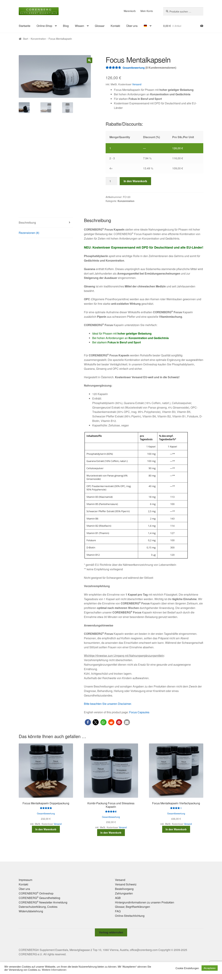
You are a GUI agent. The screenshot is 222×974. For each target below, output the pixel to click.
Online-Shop (44, 26)
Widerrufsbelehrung (31, 911)
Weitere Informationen (54, 969)
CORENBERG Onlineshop (36, 893)
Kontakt (115, 26)
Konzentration (38, 38)
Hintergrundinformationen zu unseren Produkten (144, 902)
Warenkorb (130, 11)
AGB (118, 898)
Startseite (24, 26)
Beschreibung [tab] (27, 222)
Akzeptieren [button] (210, 968)
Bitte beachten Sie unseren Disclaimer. (108, 704)
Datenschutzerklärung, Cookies (38, 907)
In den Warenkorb (135, 181)
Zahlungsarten (124, 893)
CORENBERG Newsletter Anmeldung (43, 902)
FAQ (118, 911)
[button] (89, 60)
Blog (66, 26)
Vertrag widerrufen (111, 932)
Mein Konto (146, 11)
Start (25, 38)
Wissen (79, 26)
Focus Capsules (139, 712)
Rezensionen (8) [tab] (29, 233)
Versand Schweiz (125, 884)
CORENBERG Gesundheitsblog (39, 898)
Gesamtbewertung (134, 67)
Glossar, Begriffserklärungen (132, 907)
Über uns (132, 26)
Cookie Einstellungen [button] (187, 968)
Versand (136, 84)
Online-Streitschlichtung (129, 916)
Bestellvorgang (124, 889)
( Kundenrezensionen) (160, 68)
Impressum (25, 880)
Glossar (99, 26)
